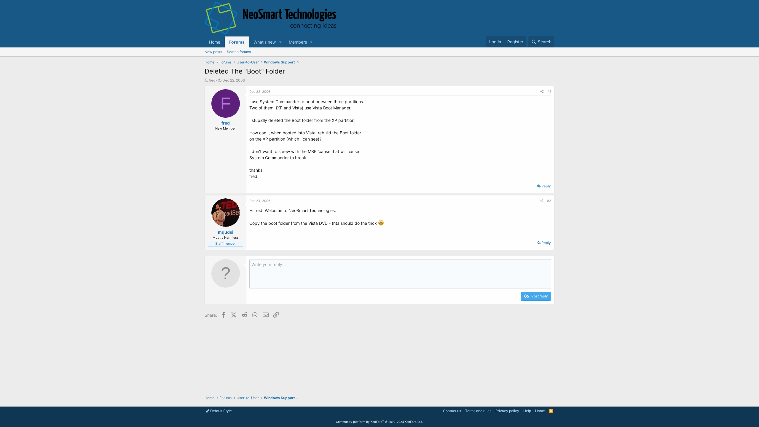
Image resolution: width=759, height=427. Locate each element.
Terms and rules (478, 411)
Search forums (239, 52)
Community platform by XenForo (379, 421)
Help (527, 411)
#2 (549, 201)
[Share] (542, 91)
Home (214, 41)
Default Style (220, 411)
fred (212, 80)
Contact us (452, 411)
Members (298, 41)
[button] (280, 41)
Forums (237, 41)
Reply (546, 186)
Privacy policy (507, 411)
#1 (549, 92)
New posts (213, 52)
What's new (264, 41)
